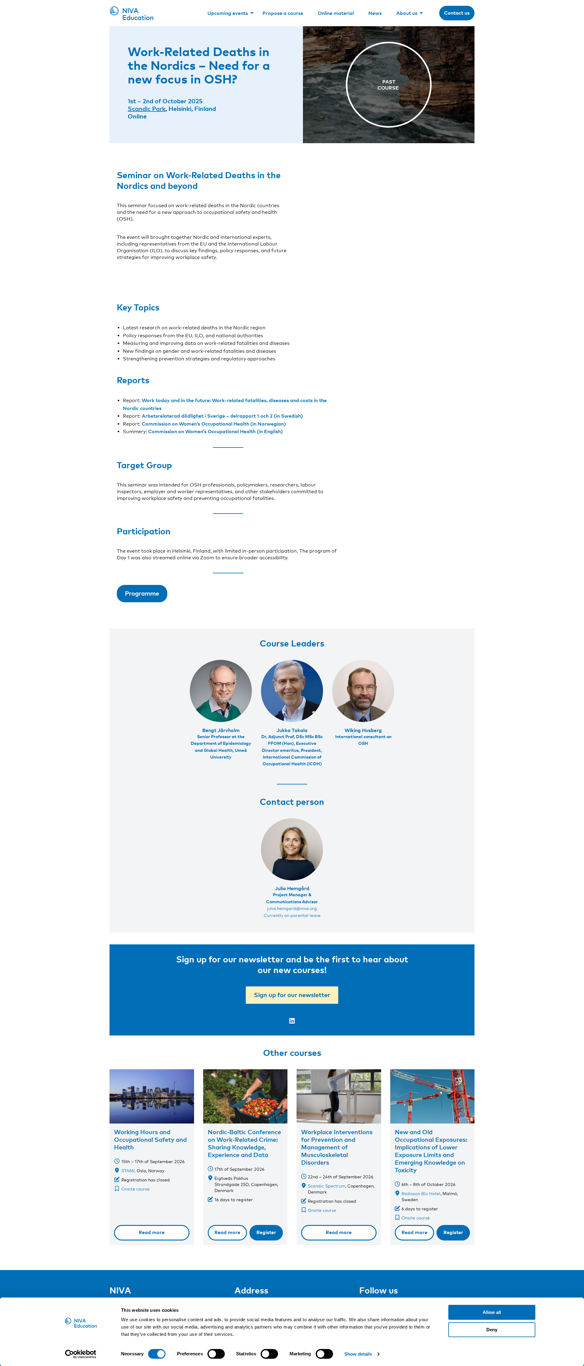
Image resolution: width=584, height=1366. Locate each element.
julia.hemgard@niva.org (292, 908)
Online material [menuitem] (336, 13)
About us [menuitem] (406, 13)
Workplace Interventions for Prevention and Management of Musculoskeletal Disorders (337, 1147)
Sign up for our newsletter (292, 994)
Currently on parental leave (292, 915)
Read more (152, 1232)
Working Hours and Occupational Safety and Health (150, 1139)
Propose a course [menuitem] (282, 13)
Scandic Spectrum (326, 1185)
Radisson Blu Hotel (420, 1193)
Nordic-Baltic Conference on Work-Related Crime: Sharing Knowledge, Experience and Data (244, 1143)
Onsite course (135, 1188)
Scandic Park (146, 108)
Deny (491, 1329)
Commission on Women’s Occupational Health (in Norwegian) (214, 424)
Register (266, 1232)
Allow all (492, 1312)
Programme (142, 593)
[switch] (216, 1354)
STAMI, (128, 1170)
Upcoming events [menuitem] (227, 13)
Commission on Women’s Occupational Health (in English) (215, 431)
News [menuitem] (375, 13)
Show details (358, 1354)
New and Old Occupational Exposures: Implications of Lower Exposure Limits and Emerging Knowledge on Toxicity (431, 1150)
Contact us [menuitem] (457, 13)
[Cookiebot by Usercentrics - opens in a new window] (80, 1354)
